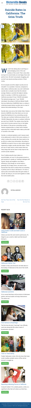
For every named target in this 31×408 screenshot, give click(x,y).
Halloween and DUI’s (7, 292)
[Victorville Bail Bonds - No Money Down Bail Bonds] (16, 3)
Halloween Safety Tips (8, 263)
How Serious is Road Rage (9, 323)
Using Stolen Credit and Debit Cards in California (13, 231)
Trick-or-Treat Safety (7, 353)
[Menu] (2, 3)
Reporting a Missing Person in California (13, 384)
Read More (5, 242)
